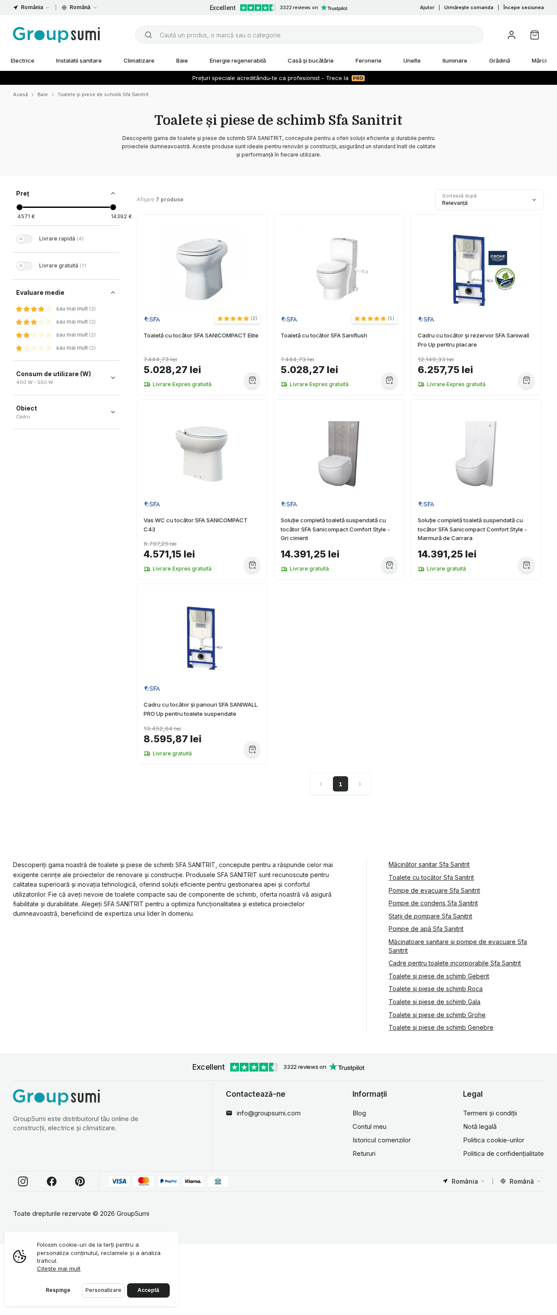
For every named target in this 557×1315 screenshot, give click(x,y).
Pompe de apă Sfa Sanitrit (426, 928)
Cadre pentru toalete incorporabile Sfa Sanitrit (455, 963)
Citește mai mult (59, 1268)
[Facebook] (52, 1181)
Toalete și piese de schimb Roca (436, 988)
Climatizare (139, 60)
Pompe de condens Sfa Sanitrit (433, 903)
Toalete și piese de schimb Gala (434, 1001)
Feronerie (369, 60)
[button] (237, 318)
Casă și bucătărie (311, 60)
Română (80, 7)
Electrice (22, 60)
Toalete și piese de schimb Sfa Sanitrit (103, 94)
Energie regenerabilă (238, 60)
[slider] (19, 207)
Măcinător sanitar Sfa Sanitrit (429, 864)
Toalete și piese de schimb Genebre (441, 1027)
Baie (182, 60)
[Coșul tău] (534, 35)
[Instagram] (23, 1181)
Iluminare (455, 60)
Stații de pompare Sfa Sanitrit (430, 916)
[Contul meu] (511, 35)
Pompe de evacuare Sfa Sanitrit (434, 890)
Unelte (412, 60)
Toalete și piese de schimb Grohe (437, 1014)
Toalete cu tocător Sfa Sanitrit (431, 877)
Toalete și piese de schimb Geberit (439, 976)
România (32, 7)
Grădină (499, 60)
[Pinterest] (80, 1181)
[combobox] (309, 35)
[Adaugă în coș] (252, 380)
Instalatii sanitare (79, 60)
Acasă (20, 94)
